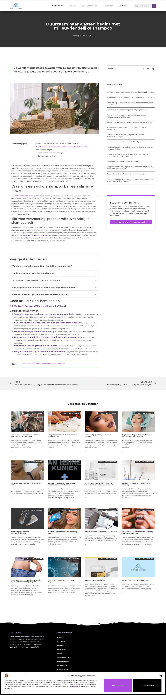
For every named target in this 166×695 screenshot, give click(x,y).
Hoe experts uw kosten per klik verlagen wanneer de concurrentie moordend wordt (127, 155)
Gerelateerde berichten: (47, 156)
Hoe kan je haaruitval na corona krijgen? (61, 581)
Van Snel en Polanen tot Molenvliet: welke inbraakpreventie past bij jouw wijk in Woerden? (130, 180)
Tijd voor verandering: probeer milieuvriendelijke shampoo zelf (62, 146)
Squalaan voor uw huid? (95, 580)
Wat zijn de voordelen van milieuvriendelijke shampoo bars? (54, 266)
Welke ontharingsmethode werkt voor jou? (36, 331)
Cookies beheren (147, 685)
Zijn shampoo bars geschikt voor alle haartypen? (54, 280)
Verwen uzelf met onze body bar (135, 580)
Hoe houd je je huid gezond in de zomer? (35, 346)
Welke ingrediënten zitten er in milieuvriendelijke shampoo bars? (54, 287)
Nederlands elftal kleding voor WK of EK (122, 161)
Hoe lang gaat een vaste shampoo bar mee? (54, 273)
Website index (62, 670)
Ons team (61, 641)
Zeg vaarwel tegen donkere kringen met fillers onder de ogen (45, 337)
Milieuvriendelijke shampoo (53, 364)
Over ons (60, 637)
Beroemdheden (63, 661)
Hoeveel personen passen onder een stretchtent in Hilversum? (126, 128)
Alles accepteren (118, 685)
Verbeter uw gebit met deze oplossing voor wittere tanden (137, 532)
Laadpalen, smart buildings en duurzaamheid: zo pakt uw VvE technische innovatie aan (131, 168)
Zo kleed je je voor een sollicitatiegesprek (20, 532)
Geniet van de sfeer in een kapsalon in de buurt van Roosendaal (27, 435)
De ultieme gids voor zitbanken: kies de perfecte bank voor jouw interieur (130, 104)
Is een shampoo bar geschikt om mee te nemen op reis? (54, 295)
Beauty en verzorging (83, 35)
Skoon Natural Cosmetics (39, 235)
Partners (72, 6)
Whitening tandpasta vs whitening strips (62, 532)
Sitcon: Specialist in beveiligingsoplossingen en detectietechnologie (125, 136)
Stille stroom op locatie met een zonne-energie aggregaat (130, 122)
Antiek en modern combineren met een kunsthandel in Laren (131, 92)
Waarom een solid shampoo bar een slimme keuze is (57, 143)
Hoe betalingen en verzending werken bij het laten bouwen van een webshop (130, 148)
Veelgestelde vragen (44, 150)
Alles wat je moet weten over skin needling (136, 484)
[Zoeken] (154, 6)
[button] (160, 676)
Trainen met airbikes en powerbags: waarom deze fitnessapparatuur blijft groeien (126, 116)
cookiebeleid (74, 686)
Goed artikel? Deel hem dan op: (50, 153)
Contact (122, 6)
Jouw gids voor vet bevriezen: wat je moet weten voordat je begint (47, 314)
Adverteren (108, 6)
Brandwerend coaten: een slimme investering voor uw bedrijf (131, 97)
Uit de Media (62, 665)
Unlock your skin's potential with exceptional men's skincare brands (99, 484)
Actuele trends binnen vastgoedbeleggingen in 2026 (127, 110)
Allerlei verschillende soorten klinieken (101, 532)
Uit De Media (57, 6)
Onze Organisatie (89, 6)
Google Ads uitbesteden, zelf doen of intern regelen (127, 174)
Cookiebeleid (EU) (64, 657)
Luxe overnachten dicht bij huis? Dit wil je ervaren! (126, 142)
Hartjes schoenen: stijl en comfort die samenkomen (40, 351)
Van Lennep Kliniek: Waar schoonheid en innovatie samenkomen (47, 323)
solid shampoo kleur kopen (27, 196)
